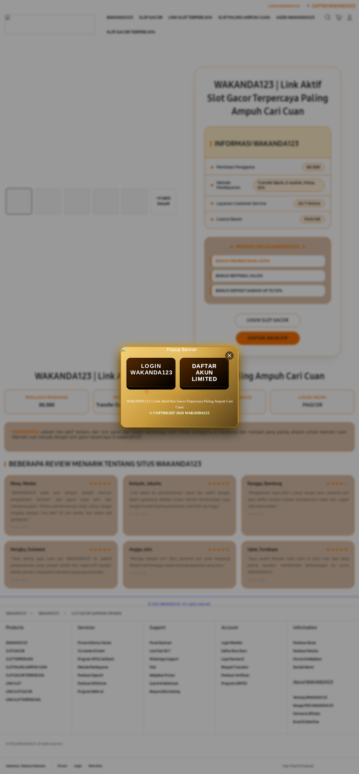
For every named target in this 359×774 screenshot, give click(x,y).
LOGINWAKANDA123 (151, 369)
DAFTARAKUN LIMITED (204, 372)
